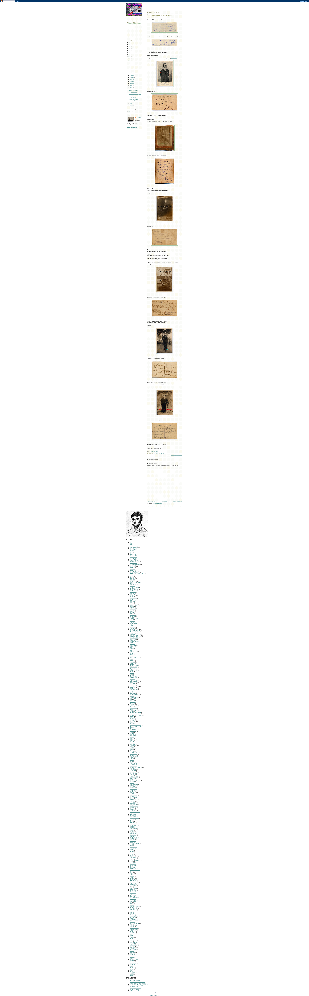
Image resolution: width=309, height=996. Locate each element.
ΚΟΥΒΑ (131, 706)
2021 (130, 52)
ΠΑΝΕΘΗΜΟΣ (133, 815)
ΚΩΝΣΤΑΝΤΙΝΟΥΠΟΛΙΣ (135, 726)
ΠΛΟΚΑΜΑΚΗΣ (133, 829)
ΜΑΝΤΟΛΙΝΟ (133, 771)
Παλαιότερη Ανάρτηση (177, 501)
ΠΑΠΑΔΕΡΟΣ (133, 816)
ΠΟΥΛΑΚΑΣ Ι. (133, 835)
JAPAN (131, 936)
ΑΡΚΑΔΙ (131, 575)
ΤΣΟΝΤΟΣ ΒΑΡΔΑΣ (134, 882)
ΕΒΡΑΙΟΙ (132, 642)
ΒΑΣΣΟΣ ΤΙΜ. (133, 590)
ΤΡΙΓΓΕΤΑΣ (132, 878)
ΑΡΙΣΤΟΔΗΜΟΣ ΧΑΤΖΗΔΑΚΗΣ (137, 574)
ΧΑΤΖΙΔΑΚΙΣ (133, 899)
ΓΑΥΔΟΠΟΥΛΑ (133, 615)
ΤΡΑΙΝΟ (131, 877)
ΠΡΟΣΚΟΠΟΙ (133, 836)
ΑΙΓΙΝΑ (131, 552)
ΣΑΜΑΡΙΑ (132, 848)
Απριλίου (131, 103)
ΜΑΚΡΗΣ (132, 757)
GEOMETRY (133, 931)
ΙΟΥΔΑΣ (131, 671)
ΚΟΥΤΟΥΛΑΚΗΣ (133, 710)
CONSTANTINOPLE (134, 923)
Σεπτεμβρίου (132, 81)
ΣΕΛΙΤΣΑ (132, 851)
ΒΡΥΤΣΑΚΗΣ (133, 607)
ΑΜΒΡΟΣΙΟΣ (133, 559)
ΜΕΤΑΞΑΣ (132, 783)
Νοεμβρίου (132, 77)
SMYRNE (132, 960)
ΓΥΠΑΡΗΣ (132, 625)
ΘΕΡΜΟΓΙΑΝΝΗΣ (134, 665)
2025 (130, 44)
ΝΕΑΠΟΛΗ (132, 803)
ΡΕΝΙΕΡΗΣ (132, 842)
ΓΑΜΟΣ (131, 613)
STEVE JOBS (133, 963)
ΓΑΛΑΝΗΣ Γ (132, 612)
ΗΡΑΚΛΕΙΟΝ (133, 663)
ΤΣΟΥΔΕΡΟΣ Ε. (133, 884)
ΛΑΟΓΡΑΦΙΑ (133, 731)
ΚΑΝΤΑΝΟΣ (132, 685)
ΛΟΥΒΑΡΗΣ (132, 742)
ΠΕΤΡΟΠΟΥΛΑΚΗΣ (134, 825)
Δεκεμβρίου (132, 75)
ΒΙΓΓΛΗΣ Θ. (132, 599)
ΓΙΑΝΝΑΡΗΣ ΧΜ (133, 617)
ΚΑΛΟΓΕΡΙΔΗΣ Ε (134, 682)
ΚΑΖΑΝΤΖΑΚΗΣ (133, 677)
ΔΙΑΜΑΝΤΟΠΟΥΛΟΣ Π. (135, 636)
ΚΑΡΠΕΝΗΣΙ (133, 693)
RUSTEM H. (132, 954)
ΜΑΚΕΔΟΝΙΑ (133, 755)
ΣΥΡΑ (131, 871)
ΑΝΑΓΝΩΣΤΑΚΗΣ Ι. (134, 560)
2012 (130, 69)
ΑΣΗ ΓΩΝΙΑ (132, 578)
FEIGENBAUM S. (134, 928)
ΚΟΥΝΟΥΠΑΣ (133, 709)
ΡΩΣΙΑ (131, 845)
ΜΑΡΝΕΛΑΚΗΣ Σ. (134, 777)
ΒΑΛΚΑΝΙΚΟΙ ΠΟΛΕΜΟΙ (135, 582)
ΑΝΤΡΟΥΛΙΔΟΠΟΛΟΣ (135, 564)
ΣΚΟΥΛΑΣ (132, 855)
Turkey (131, 965)
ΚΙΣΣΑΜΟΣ (132, 700)
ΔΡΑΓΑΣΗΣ (132, 640)
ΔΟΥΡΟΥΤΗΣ (133, 639)
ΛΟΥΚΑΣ (132, 743)
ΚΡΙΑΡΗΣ (132, 719)
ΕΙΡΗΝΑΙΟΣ (132, 644)
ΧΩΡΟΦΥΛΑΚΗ (133, 910)
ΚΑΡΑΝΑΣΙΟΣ (133, 691)
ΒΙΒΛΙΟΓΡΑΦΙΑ (133, 598)
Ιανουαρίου (132, 109)
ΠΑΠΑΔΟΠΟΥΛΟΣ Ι (134, 818)
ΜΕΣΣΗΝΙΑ (132, 781)
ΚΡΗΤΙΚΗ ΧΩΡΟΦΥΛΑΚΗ (136, 715)
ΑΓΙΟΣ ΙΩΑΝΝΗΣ (134, 549)
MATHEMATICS (133, 945)
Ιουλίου (131, 85)
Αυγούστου (132, 83)
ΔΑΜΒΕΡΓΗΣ (133, 627)
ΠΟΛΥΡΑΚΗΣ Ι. (133, 832)
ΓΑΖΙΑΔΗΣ (132, 611)
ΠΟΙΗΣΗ (131, 830)
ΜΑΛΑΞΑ (132, 758)
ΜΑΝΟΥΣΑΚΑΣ (133, 763)
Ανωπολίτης (138, 117)
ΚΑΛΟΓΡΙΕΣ (133, 683)
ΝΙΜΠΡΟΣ (132, 808)
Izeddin (131, 935)
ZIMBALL (132, 974)
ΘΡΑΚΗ (131, 668)
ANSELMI (132, 914)
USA (131, 966)
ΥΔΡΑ (131, 887)
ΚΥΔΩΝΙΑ (132, 722)
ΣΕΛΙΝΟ (131, 850)
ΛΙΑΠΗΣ (131, 738)
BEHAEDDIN (133, 917)
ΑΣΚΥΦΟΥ (132, 580)
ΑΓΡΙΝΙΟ (132, 551)
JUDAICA (132, 937)
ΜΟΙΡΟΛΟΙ (132, 790)
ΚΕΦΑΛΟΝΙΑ (133, 698)
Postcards (132, 951)
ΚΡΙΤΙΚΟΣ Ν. (133, 720)
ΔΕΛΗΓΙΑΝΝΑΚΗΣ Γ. (134, 632)
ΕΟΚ (131, 650)
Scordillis (132, 955)
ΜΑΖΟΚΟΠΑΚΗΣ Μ (134, 752)
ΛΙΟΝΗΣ (131, 740)
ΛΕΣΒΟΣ (132, 733)
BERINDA (132, 918)
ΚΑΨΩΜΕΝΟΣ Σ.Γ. (134, 697)
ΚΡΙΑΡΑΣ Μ (132, 717)
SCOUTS (132, 957)
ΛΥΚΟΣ (131, 749)
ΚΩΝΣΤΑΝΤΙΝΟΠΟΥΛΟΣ (135, 725)
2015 (130, 64)
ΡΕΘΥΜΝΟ (132, 839)
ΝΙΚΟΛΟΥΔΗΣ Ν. (134, 806)
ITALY (131, 934)
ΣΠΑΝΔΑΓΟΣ (133, 862)
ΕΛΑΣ (131, 647)
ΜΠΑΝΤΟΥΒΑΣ (133, 796)
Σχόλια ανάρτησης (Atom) (157, 503)
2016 (130, 62)
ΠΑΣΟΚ (131, 820)
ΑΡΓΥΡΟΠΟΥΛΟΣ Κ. (135, 572)
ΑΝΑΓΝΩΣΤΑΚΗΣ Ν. (134, 561)
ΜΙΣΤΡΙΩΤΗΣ (133, 787)
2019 (130, 56)
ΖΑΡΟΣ (131, 654)
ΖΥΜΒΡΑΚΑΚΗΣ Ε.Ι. (134, 657)
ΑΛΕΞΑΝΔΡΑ (133, 555)
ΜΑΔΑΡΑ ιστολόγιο (134, 989)
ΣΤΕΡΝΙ (131, 866)
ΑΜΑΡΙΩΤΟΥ (133, 558)
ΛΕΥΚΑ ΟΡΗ (133, 734)
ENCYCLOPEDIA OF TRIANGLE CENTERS (140, 984)
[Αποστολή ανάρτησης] (180, 453)
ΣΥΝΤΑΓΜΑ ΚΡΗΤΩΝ (135, 870)
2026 (130, 42)
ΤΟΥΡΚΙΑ (132, 876)
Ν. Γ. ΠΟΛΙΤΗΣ (133, 802)
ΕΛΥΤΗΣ (132, 648)
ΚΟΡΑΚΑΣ (132, 703)
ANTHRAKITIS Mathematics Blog (137, 982)
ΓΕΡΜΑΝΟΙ (132, 616)
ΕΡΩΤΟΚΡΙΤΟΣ (133, 651)
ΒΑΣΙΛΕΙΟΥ (132, 588)
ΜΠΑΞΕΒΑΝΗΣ (133, 797)
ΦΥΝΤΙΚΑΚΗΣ (133, 891)
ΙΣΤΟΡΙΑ (132, 673)
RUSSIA (131, 953)
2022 (130, 50)
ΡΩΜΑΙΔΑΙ (132, 844)
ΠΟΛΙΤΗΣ (132, 831)
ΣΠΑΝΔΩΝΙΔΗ (133, 864)
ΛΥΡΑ (131, 750)
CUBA (131, 924)
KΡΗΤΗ (131, 939)
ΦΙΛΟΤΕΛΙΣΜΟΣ (134, 889)
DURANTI (132, 926)
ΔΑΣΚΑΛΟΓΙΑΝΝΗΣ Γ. (135, 630)
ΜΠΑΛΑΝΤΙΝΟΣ (133, 795)
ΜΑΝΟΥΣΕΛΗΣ (133, 766)
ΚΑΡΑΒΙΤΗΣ (132, 687)
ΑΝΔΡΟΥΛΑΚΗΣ (133, 563)
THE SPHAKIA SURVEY (135, 988)
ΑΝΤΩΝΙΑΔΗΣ (133, 565)
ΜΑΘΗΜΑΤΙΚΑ (133, 754)
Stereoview (132, 961)
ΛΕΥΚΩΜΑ (132, 735)
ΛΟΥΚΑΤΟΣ (132, 744)
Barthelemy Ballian (134, 916)
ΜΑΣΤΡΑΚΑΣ (133, 778)
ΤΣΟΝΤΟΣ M (133, 883)
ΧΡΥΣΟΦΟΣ (132, 907)
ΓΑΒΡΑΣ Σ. (132, 610)
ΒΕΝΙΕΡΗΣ (132, 594)
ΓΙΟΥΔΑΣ (132, 619)
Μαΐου (131, 89)
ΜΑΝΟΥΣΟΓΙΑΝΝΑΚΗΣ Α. (136, 767)
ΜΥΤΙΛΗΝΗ (132, 801)
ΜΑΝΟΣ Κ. (132, 762)
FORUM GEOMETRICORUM (136, 985)
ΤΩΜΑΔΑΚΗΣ (133, 885)
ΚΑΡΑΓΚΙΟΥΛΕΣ (134, 688)
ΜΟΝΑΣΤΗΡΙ (133, 791)
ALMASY (132, 913)
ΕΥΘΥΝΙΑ (132, 652)
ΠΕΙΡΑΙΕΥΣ (132, 822)
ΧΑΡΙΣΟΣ (132, 895)
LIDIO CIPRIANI (133, 942)
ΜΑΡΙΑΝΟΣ (132, 774)
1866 (131, 544)
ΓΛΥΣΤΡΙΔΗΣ (133, 622)
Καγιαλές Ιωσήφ (133, 676)
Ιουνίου (131, 87)
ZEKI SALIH (132, 972)
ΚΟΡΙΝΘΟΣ (132, 704)
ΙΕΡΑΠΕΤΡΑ (132, 669)
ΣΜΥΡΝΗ (132, 859)
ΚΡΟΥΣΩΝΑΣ (133, 721)
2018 (130, 58)
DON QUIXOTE (133, 925)
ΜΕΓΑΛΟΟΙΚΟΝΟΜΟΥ (135, 780)
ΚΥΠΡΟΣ (132, 723)
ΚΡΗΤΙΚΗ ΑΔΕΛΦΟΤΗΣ (135, 713)
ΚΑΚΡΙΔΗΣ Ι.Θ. (133, 680)
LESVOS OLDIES (134, 986)
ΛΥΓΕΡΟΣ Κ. (133, 748)
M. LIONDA (132, 943)
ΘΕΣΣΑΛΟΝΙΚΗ (133, 667)
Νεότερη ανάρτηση (150, 501)
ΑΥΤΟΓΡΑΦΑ (133, 581)
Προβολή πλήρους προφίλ (132, 127)
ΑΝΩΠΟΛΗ (132, 569)
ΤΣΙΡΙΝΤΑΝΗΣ (133, 881)
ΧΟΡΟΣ (131, 903)
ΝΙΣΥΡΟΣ (132, 809)
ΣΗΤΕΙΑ (131, 854)
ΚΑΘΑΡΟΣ (132, 679)
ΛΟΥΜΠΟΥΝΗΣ (133, 745)
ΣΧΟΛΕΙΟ (132, 874)
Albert (131, 911)
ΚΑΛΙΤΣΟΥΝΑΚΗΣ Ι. (134, 681)
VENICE (131, 969)
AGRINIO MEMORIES (135, 980)
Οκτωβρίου (132, 79)
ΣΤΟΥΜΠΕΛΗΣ (133, 868)
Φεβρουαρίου (132, 107)
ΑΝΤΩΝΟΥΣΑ (133, 566)
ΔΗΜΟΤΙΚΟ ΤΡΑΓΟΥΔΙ (135, 634)
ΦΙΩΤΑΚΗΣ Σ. (133, 890)
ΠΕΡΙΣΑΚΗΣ (133, 824)
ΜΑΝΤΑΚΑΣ (132, 768)
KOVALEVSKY (133, 940)
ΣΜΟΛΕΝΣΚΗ (133, 858)
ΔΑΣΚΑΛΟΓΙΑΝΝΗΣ (134, 629)
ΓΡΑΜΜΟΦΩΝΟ (133, 623)
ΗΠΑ (131, 659)
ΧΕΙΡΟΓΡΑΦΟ (133, 901)
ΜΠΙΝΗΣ (132, 798)
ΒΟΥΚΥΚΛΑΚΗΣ (134, 604)
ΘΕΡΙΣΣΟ (132, 664)
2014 (130, 66)
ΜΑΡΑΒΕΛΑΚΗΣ (134, 772)
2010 (130, 73)
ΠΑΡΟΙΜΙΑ (132, 819)
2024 (130, 46)
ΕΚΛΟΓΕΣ (132, 646)
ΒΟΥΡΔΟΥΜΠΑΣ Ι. (134, 605)
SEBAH (131, 958)
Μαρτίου (131, 105)
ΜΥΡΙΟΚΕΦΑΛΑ (133, 800)
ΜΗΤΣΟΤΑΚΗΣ (133, 785)
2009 (130, 111)
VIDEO (131, 970)
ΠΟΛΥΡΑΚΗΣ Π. (133, 833)
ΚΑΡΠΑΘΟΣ (132, 692)
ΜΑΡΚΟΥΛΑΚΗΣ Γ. (134, 775)
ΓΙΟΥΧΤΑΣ (132, 621)
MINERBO (132, 946)
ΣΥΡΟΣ (131, 872)
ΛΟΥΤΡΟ (132, 746)
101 (130, 542)
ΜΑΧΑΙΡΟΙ (132, 779)
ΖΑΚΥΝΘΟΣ (132, 653)
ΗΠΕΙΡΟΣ (132, 661)
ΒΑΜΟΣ (131, 583)
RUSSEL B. (132, 952)
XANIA (131, 971)
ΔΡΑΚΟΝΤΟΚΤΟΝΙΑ (134, 641)
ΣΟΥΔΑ (131, 861)
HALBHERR (132, 932)
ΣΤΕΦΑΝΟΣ (132, 867)
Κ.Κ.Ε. (131, 674)
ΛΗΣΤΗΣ (132, 737)
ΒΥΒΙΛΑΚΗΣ (133, 609)
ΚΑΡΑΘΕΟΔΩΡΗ (134, 690)
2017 (130, 60)
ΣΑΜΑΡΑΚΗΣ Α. (133, 847)
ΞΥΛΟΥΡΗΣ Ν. (133, 810)
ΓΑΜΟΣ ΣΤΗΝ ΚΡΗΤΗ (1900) (135, 94)
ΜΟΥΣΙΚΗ (132, 793)
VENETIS (132, 968)
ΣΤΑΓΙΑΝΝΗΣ (133, 865)
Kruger (131, 941)
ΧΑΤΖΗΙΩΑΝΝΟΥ (134, 897)
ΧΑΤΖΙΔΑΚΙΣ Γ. (133, 900)
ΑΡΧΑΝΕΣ (132, 577)
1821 (131, 543)
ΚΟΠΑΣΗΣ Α (133, 702)
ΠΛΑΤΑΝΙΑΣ (132, 827)
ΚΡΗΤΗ (131, 711)
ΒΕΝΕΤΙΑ (132, 593)
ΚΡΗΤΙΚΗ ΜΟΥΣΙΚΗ (134, 714)
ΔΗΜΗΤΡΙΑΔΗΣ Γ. (134, 633)
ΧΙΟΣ (131, 902)
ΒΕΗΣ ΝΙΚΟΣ (133, 592)
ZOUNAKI (132, 975)
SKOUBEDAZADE (134, 959)
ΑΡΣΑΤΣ (132, 576)
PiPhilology (132, 948)
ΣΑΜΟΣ (131, 849)
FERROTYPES (133, 929)
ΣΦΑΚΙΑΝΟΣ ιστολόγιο (135, 990)
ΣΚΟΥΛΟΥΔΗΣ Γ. (134, 856)
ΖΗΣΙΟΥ (131, 656)
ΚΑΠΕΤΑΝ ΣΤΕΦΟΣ (134, 686)
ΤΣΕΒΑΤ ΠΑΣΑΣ (133, 879)
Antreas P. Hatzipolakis (153, 451)
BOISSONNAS (133, 919)
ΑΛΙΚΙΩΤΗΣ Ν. (133, 557)
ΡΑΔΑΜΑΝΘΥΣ (133, 838)
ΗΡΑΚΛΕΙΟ (132, 662)
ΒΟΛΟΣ (131, 603)
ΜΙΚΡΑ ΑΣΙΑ (132, 786)
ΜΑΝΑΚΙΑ (132, 760)
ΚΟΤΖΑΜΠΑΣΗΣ (133, 705)
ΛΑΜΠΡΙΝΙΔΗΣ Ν (134, 729)
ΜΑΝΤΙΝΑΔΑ (173, 455)
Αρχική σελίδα (164, 501)
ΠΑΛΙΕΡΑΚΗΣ (133, 814)
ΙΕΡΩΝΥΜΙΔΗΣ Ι (134, 670)
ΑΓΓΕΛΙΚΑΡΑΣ (133, 546)
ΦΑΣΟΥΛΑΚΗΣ (133, 888)
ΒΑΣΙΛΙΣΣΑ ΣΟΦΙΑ (134, 589)
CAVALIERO (132, 922)
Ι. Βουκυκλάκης (174, 58)
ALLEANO (132, 912)
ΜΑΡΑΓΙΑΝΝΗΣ (133, 773)
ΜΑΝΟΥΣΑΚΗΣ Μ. (134, 764)
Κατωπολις (132, 696)
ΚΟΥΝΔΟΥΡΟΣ (133, 708)
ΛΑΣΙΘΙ (131, 732)
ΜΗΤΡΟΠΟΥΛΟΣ (134, 784)
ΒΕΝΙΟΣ (131, 596)
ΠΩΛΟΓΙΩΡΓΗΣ (133, 837)
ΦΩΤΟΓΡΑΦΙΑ (179, 455)
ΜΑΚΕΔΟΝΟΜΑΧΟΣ (134, 756)
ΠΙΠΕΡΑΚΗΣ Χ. (133, 826)
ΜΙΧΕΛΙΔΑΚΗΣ (133, 789)
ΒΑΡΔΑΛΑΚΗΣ (133, 584)
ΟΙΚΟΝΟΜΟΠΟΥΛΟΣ (135, 812)
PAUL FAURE (133, 947)
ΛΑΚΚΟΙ (132, 727)
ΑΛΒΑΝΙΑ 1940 (133, 554)
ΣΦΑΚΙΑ (131, 873)
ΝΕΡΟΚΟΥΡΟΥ (133, 804)
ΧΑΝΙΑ (131, 894)
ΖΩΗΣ (131, 658)
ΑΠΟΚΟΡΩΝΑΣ (133, 571)
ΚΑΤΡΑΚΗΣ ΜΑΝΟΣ (134, 694)
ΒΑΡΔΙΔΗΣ (132, 586)
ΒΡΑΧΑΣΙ (132, 606)
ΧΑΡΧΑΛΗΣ (132, 896)
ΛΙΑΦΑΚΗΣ (132, 739)
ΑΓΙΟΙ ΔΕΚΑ (132, 548)
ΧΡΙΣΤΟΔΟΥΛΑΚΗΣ (134, 906)
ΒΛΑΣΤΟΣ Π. (133, 600)
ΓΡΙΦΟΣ (131, 624)
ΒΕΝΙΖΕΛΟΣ (133, 595)
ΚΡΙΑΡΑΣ (132, 716)
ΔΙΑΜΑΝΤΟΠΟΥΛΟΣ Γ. (135, 635)
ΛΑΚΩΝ (131, 728)
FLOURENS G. (133, 930)
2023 (130, 48)
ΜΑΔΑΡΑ (132, 751)
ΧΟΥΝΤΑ (132, 905)
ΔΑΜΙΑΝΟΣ (132, 628)
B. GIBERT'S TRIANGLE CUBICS (138, 983)
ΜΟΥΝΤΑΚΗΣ (133, 792)
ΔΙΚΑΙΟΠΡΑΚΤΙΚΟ (134, 638)
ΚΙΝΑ (131, 699)
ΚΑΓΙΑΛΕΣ (132, 675)
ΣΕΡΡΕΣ (132, 853)
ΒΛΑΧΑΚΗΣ (132, 601)
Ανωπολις (132, 570)
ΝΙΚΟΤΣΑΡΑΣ (133, 807)
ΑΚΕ (131, 553)
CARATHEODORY (134, 920)
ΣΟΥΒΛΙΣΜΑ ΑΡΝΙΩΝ (135, 860)
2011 (130, 71)
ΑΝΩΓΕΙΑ (132, 567)
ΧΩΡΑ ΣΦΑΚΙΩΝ (133, 908)
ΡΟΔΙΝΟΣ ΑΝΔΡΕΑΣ (135, 843)
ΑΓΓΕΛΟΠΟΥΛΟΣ (134, 547)
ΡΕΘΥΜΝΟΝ (133, 841)
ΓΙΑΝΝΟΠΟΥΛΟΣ (134, 618)
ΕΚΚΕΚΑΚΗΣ (133, 645)
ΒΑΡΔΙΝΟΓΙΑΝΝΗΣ (134, 587)
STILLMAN (132, 964)
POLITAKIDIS (133, 949)
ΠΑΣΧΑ (131, 821)
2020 (130, 54)
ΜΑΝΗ (131, 761)
